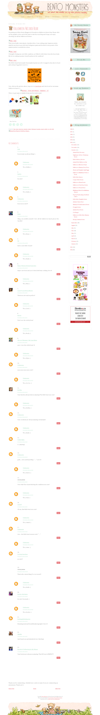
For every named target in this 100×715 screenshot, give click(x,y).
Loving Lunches (22, 554)
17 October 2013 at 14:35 (22, 506)
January (73, 244)
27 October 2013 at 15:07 (22, 651)
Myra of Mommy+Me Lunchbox (27, 340)
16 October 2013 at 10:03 (22, 267)
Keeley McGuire (22, 594)
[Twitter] (83, 76)
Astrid (19, 504)
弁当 (53, 129)
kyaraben (38, 129)
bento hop (21, 129)
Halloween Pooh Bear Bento (80, 185)
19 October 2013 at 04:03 (28, 584)
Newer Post (11, 688)
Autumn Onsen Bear (78, 202)
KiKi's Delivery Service (79, 159)
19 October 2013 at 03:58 (28, 470)
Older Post (57, 688)
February (74, 241)
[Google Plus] (77, 81)
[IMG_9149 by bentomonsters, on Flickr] (13, 52)
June (72, 230)
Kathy (19, 174)
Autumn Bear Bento (78, 209)
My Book (39, 16)
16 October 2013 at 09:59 (22, 243)
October (73, 150)
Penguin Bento (77, 207)
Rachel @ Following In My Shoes (27, 649)
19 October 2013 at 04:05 (28, 609)
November (74, 147)
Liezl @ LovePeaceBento (25, 290)
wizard (42, 129)
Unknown (26, 162)
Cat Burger (76, 212)
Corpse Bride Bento (78, 179)
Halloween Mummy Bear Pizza (81, 167)
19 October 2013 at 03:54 (28, 355)
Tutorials (55, 16)
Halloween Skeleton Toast (80, 164)
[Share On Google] (14, 126)
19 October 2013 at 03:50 (28, 256)
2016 (71, 134)
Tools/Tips (75, 16)
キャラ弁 (49, 129)
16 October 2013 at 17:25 (22, 441)
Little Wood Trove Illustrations (54, 699)
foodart (29, 129)
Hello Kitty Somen (78, 177)
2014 (71, 139)
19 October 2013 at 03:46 (28, 231)
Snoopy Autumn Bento (79, 219)
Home (22, 16)
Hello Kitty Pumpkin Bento (80, 199)
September (74, 222)
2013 (71, 142)
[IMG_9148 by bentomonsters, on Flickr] (13, 41)
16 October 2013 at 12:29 (22, 392)
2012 (71, 247)
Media (47, 16)
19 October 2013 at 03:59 (28, 495)
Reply (58, 157)
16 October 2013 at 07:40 (22, 176)
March (73, 238)
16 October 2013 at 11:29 (22, 367)
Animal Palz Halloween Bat (80, 162)
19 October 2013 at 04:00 (28, 519)
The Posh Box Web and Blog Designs (55, 697)
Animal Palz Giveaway (78, 152)
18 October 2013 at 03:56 (22, 556)
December (74, 144)
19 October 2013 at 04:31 (22, 621)
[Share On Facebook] (10, 126)
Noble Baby (21, 440)
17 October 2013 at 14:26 (22, 481)
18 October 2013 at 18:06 (22, 596)
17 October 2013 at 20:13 (22, 531)
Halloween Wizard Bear (79, 187)
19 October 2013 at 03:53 (28, 330)
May (72, 233)
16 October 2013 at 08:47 (22, 216)
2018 (71, 129)
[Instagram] (77, 76)
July (72, 228)
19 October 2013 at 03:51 (28, 305)
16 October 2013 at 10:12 (22, 317)
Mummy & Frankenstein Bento (81, 204)
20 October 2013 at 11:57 (22, 636)
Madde (19, 634)
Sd (18, 241)
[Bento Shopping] (80, 300)
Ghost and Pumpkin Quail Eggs (81, 170)
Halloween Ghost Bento (79, 182)
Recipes (65, 16)
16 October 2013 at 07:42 (22, 201)
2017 (71, 131)
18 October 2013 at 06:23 (28, 189)
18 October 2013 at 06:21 (28, 164)
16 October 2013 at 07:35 (22, 151)
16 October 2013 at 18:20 (22, 457)
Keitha (19, 390)
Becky (19, 315)
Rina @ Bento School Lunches (26, 266)
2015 (71, 137)
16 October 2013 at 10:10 (22, 292)
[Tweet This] (21, 126)
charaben (25, 129)
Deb (18, 149)
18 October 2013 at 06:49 (22, 571)
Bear (15, 129)
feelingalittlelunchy (23, 619)
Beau (18, 214)
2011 (71, 249)
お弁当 (45, 129)
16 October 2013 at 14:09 (22, 417)
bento (17, 129)
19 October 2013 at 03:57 (28, 405)
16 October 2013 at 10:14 (22, 342)
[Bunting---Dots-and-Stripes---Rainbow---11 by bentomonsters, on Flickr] (34, 90)
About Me (30, 16)
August (73, 225)
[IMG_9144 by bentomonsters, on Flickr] (13, 60)
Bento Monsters (44, 696)
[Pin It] (17, 126)
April (72, 236)
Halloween (33, 129)
